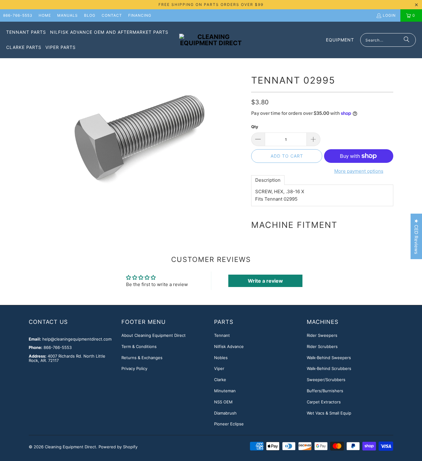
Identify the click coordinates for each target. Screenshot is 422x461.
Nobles (221, 357)
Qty (254, 126)
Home (45, 15)
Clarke (220, 379)
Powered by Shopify (118, 446)
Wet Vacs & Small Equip (329, 413)
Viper (219, 368)
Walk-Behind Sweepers (329, 357)
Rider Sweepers (322, 335)
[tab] (268, 180)
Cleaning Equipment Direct (70, 446)
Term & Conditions (139, 346)
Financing (139, 15)
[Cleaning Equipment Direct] (211, 40)
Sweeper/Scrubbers (326, 379)
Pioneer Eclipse (229, 423)
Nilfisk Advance (229, 346)
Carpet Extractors (324, 401)
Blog (89, 15)
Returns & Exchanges (141, 357)
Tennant (222, 335)
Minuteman (225, 390)
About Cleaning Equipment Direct (153, 335)
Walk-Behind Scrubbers (329, 368)
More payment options (358, 171)
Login (389, 15)
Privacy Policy (134, 368)
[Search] (406, 40)
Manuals (67, 15)
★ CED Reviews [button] (416, 236)
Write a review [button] (265, 281)
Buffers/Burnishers (325, 390)
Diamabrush (225, 413)
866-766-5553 (17, 15)
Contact (112, 15)
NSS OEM (223, 401)
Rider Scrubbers (322, 346)
